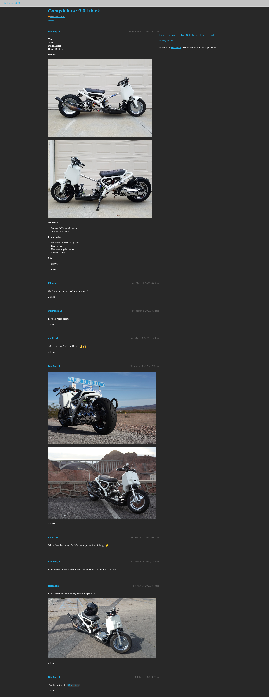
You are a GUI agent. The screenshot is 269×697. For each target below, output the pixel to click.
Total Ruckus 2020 (11, 3)
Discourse (176, 47)
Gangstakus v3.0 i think (74, 10)
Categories (173, 35)
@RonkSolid (73, 685)
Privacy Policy (166, 40)
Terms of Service (208, 35)
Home (162, 35)
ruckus (51, 20)
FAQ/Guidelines (189, 35)
